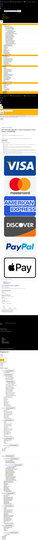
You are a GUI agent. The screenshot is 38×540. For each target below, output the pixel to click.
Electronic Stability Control (8, 45)
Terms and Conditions (5, 342)
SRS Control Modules (9, 39)
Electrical (3, 370)
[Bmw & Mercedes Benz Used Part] (6, 9)
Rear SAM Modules (7, 53)
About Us (3, 14)
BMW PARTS (4, 536)
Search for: (2, 11)
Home (3, 337)
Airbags (5, 67)
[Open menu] (1, 105)
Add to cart (4, 140)
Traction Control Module (10, 42)
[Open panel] (1, 6)
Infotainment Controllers (8, 75)
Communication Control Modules (11, 33)
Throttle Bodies (6, 63)
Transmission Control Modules (11, 43)
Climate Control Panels (8, 71)
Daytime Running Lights (8, 84)
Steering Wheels (6, 79)
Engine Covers (6, 85)
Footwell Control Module (11, 31)
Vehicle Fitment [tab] (6, 283)
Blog (3, 15)
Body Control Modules (9, 379)
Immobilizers (6, 399)
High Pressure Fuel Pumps (8, 60)
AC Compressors (6, 56)
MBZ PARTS (3, 450)
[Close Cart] (1, 355)
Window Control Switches (8, 81)
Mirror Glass (8, 89)
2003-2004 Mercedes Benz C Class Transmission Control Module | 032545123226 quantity (16, 138)
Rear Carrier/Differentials (8, 59)
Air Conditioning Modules (10, 377)
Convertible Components (8, 44)
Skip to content (2, 0)
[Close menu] (0, 453)
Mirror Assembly (6, 445)
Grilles (5, 86)
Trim (4, 80)
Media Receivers (6, 50)
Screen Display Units (7, 78)
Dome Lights (6, 72)
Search (19, 11)
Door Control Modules (9, 34)
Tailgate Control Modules (10, 41)
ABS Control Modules (9, 26)
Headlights (5, 87)
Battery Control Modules (10, 378)
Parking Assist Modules (9, 37)
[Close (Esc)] (6, 362)
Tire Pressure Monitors (7, 54)
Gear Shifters (6, 73)
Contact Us (5, 93)
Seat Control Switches (7, 77)
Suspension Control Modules (10, 40)
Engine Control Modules (10, 35)
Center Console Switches (8, 69)
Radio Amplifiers (6, 52)
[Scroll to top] (1, 360)
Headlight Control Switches (8, 74)
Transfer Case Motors (7, 64)
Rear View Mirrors (6, 76)
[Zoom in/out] (0, 362)
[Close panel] (1, 365)
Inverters (5, 400)
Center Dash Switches (7, 70)
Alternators (5, 57)
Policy (3, 340)
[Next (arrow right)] (2, 363)
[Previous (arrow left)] (0, 363)
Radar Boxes (6, 51)
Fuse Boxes (5, 46)
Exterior (3, 438)
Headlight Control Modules (10, 36)
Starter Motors (6, 62)
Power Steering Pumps (7, 61)
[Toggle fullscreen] (2, 362)
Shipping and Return (5, 341)
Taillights (5, 535)
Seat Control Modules (9, 38)
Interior (3, 420)
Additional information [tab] (7, 282)
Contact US (4, 339)
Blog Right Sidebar (5, 16)
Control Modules (6, 372)
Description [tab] (5, 281)
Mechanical (4, 408)
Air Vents (5, 68)
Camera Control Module (10, 32)
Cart (3, 18)
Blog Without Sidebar (5, 17)
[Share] (4, 362)
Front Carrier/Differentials (8, 58)
